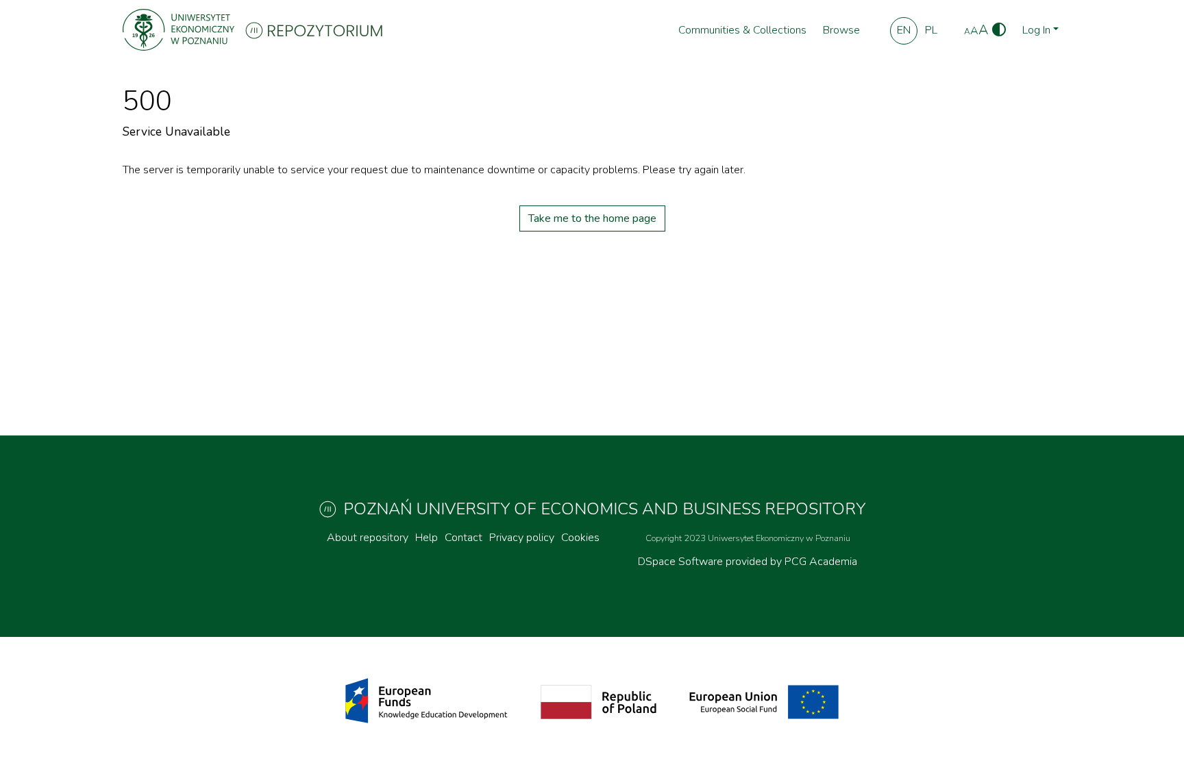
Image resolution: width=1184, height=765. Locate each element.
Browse (841, 30)
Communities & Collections (742, 30)
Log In (1036, 30)
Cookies (580, 537)
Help (426, 537)
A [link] (967, 31)
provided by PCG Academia (791, 561)
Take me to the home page (592, 218)
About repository (367, 537)
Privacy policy (521, 537)
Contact (463, 537)
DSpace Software (682, 561)
